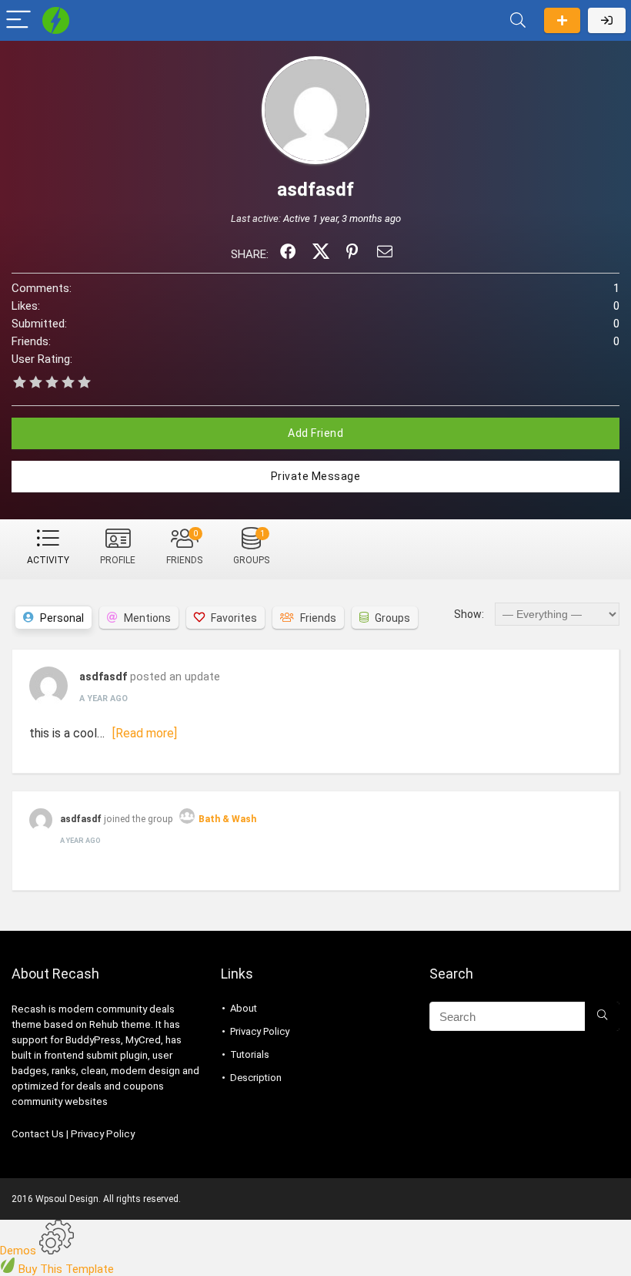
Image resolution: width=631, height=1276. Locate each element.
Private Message (316, 476)
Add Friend (315, 433)
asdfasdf (103, 676)
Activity (48, 560)
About (243, 1008)
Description (256, 1077)
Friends (184, 547)
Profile (117, 560)
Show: (469, 614)
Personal (62, 618)
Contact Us (38, 1134)
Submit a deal (562, 20)
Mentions (147, 618)
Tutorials (249, 1054)
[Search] (517, 20)
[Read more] (144, 733)
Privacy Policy (103, 1134)
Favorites (234, 618)
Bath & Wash (227, 819)
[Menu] (18, 20)
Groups (251, 547)
